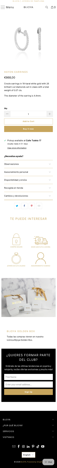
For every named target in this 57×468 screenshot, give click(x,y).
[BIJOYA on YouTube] (43, 446)
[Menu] (1, 7)
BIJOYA (23, 462)
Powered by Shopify (35, 462)
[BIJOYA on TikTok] (38, 446)
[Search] (46, 7)
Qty (5, 108)
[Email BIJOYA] (14, 446)
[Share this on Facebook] (24, 206)
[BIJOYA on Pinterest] (33, 446)
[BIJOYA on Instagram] (23, 446)
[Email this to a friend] (39, 206)
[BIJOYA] (28, 7)
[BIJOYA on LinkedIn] (28, 446)
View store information (16, 148)
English (26, 455)
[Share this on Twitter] (17, 206)
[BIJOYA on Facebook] (19, 446)
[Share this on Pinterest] (32, 206)
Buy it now (28, 129)
